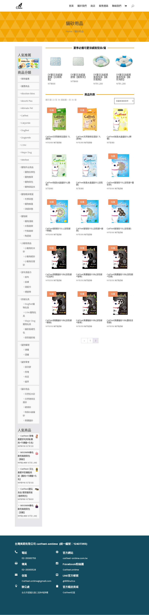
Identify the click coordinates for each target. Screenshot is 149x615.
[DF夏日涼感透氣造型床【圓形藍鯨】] (101, 70)
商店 (93, 6)
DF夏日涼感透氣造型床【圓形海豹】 (123, 77)
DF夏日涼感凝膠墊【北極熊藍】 (55, 77)
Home (69, 31)
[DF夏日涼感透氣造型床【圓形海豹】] (124, 70)
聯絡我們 (116, 6)
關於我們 (82, 6)
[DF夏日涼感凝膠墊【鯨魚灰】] (78, 70)
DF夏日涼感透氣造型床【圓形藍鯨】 (100, 77)
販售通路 (103, 6)
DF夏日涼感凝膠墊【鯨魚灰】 (79, 76)
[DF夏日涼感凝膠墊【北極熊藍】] (55, 70)
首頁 (71, 6)
